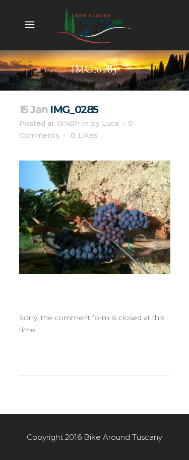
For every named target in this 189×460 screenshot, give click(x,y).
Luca (110, 123)
